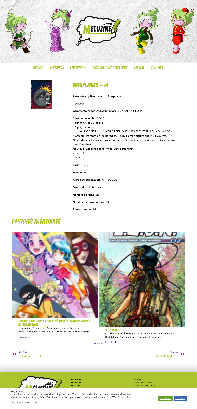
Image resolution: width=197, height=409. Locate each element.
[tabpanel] (55, 286)
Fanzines (76, 67)
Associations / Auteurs (110, 67)
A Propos (57, 67)
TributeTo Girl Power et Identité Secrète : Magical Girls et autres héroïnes (54, 322)
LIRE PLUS (31, 402)
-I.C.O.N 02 (111, 330)
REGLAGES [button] (17, 402)
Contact (157, 67)
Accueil (38, 67)
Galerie (139, 67)
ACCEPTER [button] (165, 398)
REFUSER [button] (180, 398)
